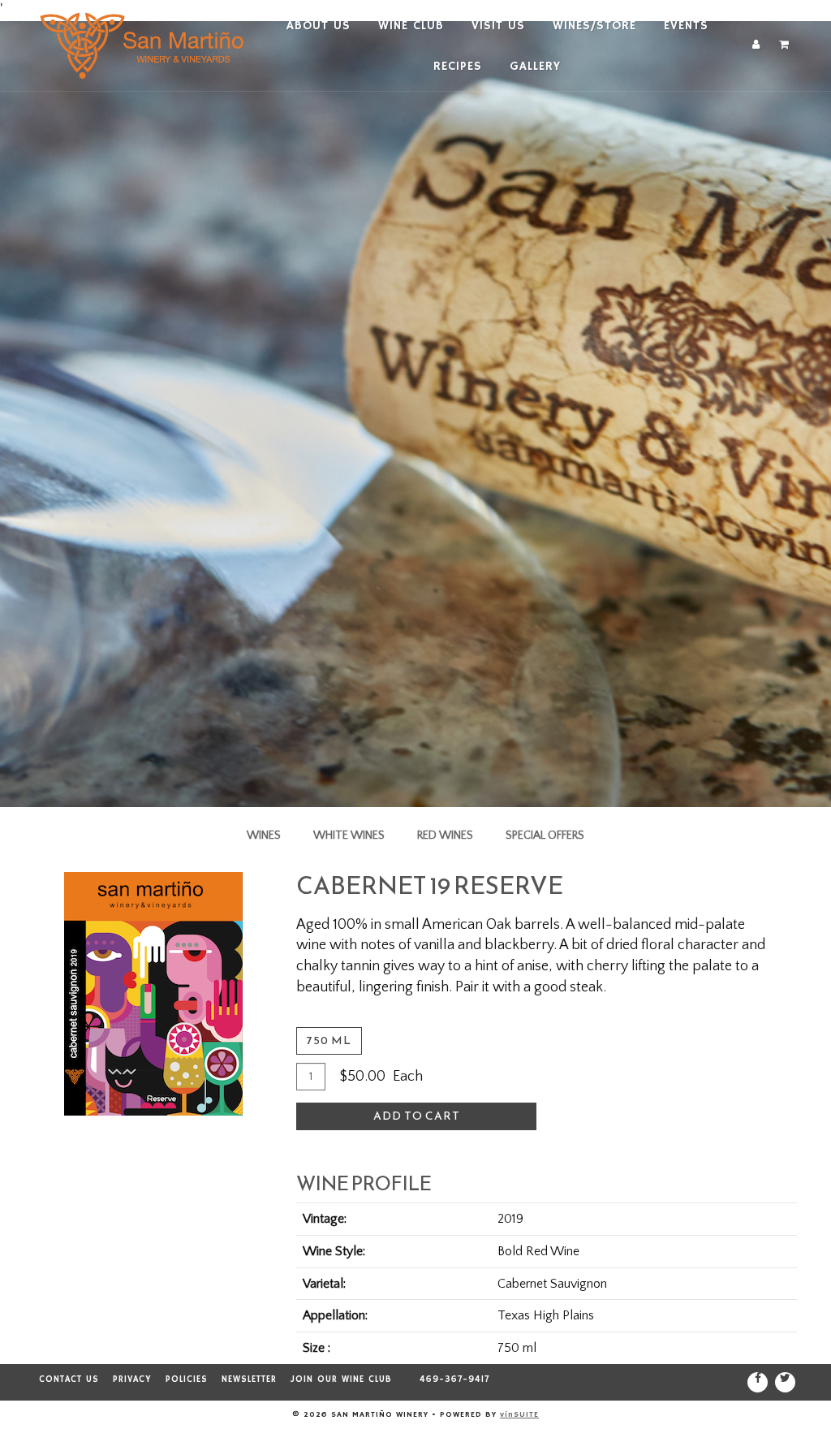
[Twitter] (785, 1382)
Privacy (132, 1379)
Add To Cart (416, 1116)
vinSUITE (519, 1414)
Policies (187, 1379)
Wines (264, 835)
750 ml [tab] (329, 1040)
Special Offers (545, 835)
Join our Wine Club (341, 1379)
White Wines (349, 835)
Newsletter (249, 1379)
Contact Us (69, 1379)
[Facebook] (757, 1382)
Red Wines (445, 835)
